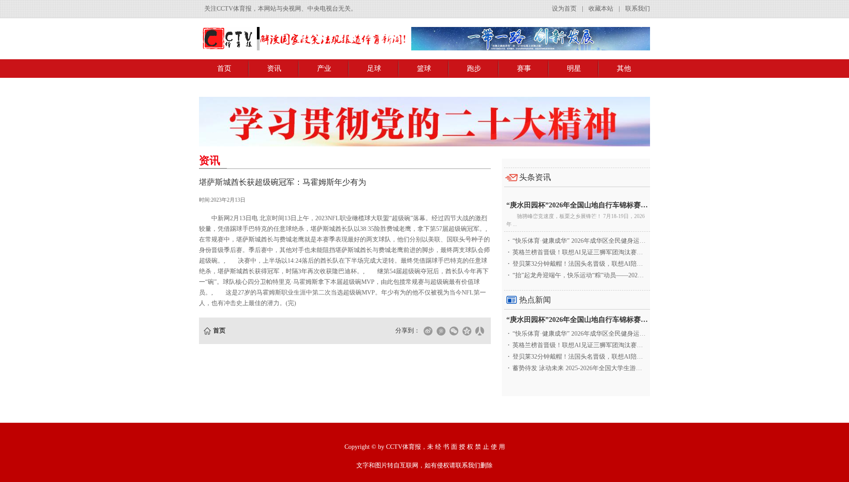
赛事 (524, 68)
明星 (574, 68)
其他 (624, 68)
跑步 (474, 68)
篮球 (424, 68)
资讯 (274, 68)
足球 (374, 68)
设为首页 (564, 8)
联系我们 (637, 8)
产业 (324, 68)
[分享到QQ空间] (466, 331)
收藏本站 (601, 8)
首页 (224, 68)
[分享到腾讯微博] (441, 331)
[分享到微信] (454, 331)
